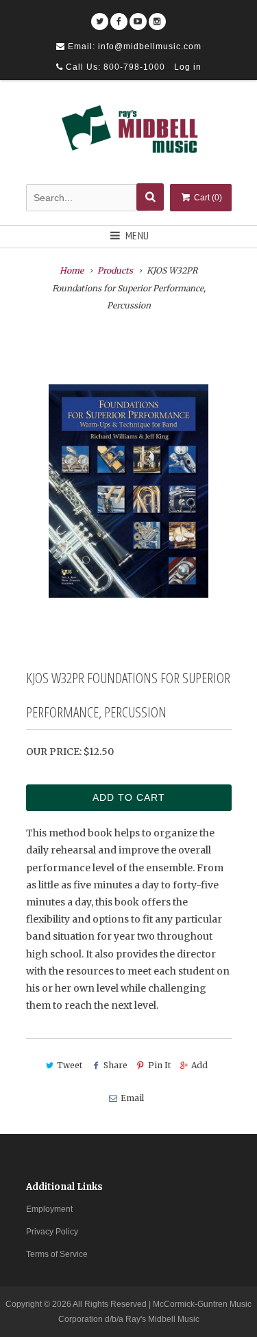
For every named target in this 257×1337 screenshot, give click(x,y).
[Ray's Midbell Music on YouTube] (138, 16)
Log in (187, 67)
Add (199, 1065)
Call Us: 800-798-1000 (114, 67)
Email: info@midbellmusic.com (133, 46)
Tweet (69, 1065)
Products (115, 270)
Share (115, 1065)
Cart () (207, 197)
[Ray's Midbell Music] (129, 134)
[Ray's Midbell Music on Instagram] (157, 16)
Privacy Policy (52, 1231)
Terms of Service (57, 1254)
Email (132, 1098)
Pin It (159, 1065)
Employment (49, 1209)
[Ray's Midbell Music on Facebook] (118, 16)
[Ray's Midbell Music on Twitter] (99, 16)
